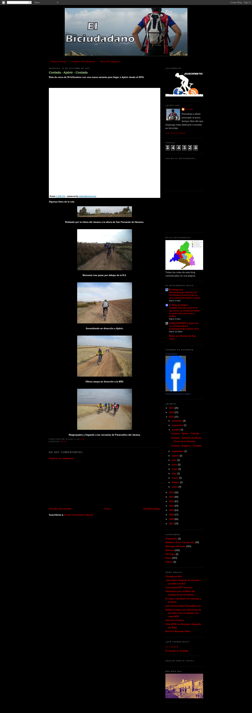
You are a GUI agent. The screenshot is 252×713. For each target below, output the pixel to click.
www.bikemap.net (87, 196)
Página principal (58, 61)
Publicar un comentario (61, 458)
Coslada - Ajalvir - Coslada (68, 72)
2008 (172, 519)
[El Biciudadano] (175, 390)
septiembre (178, 451)
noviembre (178, 425)
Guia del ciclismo (174, 620)
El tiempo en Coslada (176, 651)
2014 (172, 492)
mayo (175, 469)
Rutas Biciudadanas (110, 61)
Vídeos (169, 562)
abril (174, 473)
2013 (172, 497)
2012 (172, 501)
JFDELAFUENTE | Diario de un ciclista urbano (183, 324)
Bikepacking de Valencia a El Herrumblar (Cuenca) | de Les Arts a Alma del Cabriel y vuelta (184, 295)
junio (175, 464)
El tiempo (172, 647)
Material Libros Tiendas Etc (180, 542)
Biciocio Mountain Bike (177, 631)
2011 (172, 506)
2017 (172, 408)
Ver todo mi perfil (175, 133)
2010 (172, 510)
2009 (172, 514)
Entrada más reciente (60, 508)
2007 (172, 523)
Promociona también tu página (177, 394)
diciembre (177, 421)
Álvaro (189, 109)
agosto (176, 455)
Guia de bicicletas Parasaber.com (183, 606)
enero (175, 487)
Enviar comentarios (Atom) (78, 515)
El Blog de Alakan (178, 305)
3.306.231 (60, 196)
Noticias (169, 550)
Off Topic (170, 554)
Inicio (107, 508)
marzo (175, 478)
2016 (172, 412)
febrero (176, 482)
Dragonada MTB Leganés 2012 (184, 329)
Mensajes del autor (175, 546)
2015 (172, 417)
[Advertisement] (74, 483)
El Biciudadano (171, 354)
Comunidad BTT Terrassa (178, 587)
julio (174, 460)
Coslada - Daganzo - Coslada (186, 445)
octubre (176, 429)
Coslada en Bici (173, 576)
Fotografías (171, 538)
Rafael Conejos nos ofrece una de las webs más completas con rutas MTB (183, 613)
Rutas (64, 441)
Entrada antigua (151, 508)
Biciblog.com (176, 289)
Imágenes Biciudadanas (83, 61)
